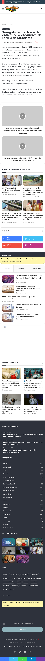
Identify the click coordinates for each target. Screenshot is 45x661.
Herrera (26, 582)
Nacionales (6, 504)
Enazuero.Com (13, 643)
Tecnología (6, 514)
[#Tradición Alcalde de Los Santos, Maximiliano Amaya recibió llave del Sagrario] (33, 205)
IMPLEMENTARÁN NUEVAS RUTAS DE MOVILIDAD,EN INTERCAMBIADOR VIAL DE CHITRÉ (11, 216)
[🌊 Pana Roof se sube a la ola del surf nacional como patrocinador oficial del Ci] (33, 373)
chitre (13, 578)
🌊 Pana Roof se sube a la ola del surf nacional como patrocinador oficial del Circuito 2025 (33, 384)
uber (11, 589)
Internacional (7, 494)
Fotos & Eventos (8, 481)
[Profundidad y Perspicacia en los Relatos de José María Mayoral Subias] (8, 279)
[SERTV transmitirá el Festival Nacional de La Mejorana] (12, 180)
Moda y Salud (7, 497)
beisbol (5, 575)
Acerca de (12, 646)
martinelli (15, 586)
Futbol (19, 582)
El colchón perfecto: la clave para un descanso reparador (11, 409)
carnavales (6, 578)
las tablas (34, 582)
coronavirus (21, 578)
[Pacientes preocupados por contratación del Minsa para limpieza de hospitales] (11, 373)
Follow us (6, 596)
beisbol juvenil (14, 575)
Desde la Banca (10, 477)
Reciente (21, 268)
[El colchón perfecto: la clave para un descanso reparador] (11, 399)
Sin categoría (7, 511)
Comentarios (36, 268)
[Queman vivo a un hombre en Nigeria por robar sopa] (8, 317)
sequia (5, 589)
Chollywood (7, 467)
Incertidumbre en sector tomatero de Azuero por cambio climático (29, 288)
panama (23, 586)
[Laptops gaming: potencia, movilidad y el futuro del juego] (33, 399)
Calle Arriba (34, 575)
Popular (7, 268)
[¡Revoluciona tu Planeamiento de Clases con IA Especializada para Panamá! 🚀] (8, 542)
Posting (5, 508)
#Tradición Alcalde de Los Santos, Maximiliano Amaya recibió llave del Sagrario (33, 216)
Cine (4, 470)
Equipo (19, 646)
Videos (5, 518)
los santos (6, 586)
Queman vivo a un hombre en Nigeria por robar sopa (27, 315)
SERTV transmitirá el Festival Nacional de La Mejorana (11, 190)
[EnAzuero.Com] (12, 8)
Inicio (5, 24)
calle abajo (25, 575)
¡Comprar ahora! (36, 646)
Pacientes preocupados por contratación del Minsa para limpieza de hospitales (11, 384)
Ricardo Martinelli (34, 586)
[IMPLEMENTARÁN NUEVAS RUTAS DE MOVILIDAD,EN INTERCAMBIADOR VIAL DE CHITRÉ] (12, 205)
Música (5, 501)
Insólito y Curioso (8, 491)
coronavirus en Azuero (35, 578)
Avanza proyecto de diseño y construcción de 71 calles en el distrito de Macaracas (33, 191)
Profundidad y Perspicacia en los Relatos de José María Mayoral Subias (29, 278)
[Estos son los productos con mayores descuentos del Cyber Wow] (8, 559)
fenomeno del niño (8, 582)
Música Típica (9, 528)
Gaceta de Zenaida (9, 484)
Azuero (11, 24)
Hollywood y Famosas (10, 487)
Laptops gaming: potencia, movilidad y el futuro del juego (24, 2)
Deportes (6, 474)
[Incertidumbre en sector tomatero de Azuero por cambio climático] (8, 289)
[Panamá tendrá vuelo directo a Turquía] (8, 308)
